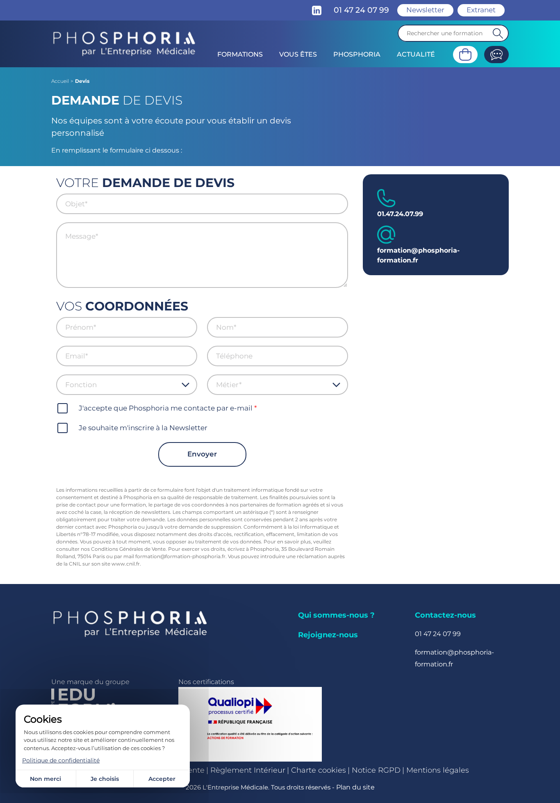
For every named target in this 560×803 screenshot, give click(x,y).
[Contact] (496, 54)
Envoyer (202, 454)
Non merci (45, 778)
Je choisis (105, 778)
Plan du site (355, 787)
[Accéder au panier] (465, 54)
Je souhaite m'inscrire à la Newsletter (143, 428)
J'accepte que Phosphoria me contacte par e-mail (166, 408)
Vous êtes (298, 54)
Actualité (416, 54)
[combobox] (123, 384)
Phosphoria (356, 54)
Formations (240, 54)
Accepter (161, 778)
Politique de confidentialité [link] (61, 760)
